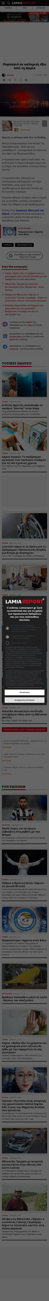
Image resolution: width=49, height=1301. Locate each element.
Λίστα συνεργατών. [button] (32, 667)
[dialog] (25, 650)
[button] (24, 643)
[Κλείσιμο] (43, 599)
